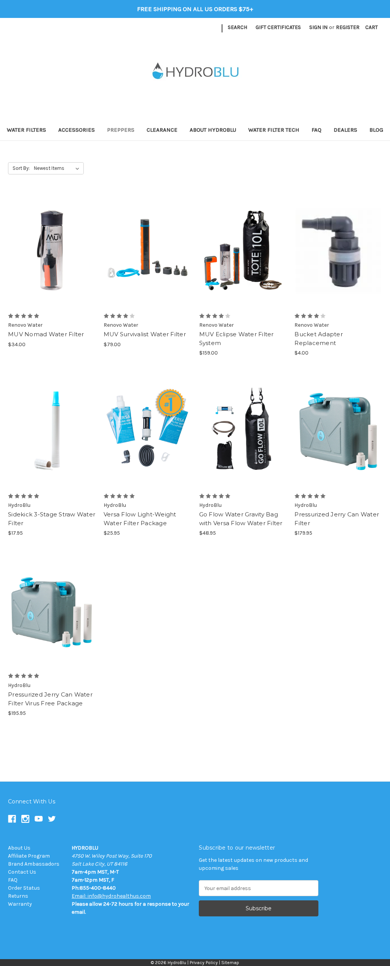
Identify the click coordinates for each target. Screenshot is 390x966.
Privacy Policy (204, 962)
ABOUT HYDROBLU (213, 129)
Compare (49, 251)
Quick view (50, 237)
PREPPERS (120, 129)
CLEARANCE (162, 129)
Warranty (20, 904)
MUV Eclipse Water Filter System (236, 339)
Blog (376, 129)
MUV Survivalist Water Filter (145, 334)
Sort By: (21, 168)
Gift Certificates (278, 27)
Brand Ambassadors (33, 864)
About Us (19, 848)
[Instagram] (187, 29)
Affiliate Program (29, 856)
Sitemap (230, 962)
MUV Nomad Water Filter (46, 334)
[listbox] (58, 168)
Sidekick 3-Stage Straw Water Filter (51, 519)
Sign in (318, 27)
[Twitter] (214, 29)
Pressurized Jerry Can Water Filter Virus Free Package (50, 699)
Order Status (24, 888)
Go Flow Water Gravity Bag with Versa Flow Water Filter (241, 519)
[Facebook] (174, 29)
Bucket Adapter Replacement (318, 339)
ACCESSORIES (76, 129)
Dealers (345, 129)
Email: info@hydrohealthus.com (111, 896)
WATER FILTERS (26, 129)
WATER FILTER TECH (273, 129)
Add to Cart (51, 264)
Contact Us (22, 872)
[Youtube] (201, 29)
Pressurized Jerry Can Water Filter (336, 519)
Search (237, 27)
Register (348, 27)
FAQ (316, 129)
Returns (18, 896)
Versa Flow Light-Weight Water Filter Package (140, 519)
